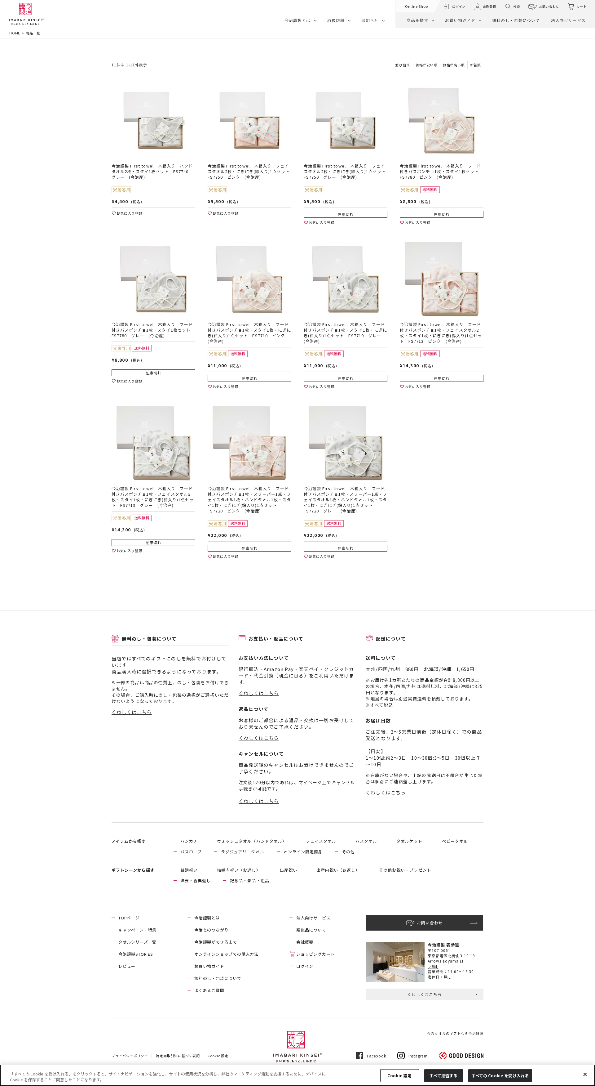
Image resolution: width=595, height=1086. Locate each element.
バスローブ (191, 852)
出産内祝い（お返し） (338, 870)
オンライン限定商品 (303, 852)
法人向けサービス (568, 20)
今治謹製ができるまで (215, 942)
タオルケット (409, 841)
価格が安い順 (427, 64)
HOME (14, 32)
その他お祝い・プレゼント (405, 870)
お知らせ (370, 20)
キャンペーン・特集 (137, 930)
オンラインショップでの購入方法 (226, 954)
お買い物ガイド (460, 20)
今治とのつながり (211, 930)
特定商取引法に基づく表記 (178, 1055)
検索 (516, 6)
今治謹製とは (297, 20)
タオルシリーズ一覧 (137, 942)
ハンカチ (189, 841)
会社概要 (304, 942)
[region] (297, 1075)
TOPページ (129, 918)
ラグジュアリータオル (242, 852)
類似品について (311, 930)
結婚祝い (189, 870)
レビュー (126, 966)
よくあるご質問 (209, 990)
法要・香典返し (195, 880)
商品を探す (417, 20)
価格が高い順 (454, 64)
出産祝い (288, 870)
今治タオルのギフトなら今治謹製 (455, 1033)
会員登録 (489, 6)
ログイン (458, 6)
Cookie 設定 (399, 1076)
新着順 (475, 64)
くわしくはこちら (132, 712)
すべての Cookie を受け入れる (500, 1076)
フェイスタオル (321, 841)
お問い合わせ (549, 6)
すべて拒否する (443, 1076)
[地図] (433, 966)
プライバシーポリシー (130, 1055)
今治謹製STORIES (135, 954)
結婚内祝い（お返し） (238, 870)
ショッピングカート (315, 954)
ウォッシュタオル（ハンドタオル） (252, 841)
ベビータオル (455, 841)
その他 (348, 852)
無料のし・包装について (516, 20)
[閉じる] (585, 1074)
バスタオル (366, 841)
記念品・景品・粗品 (249, 880)
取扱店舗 (336, 20)
